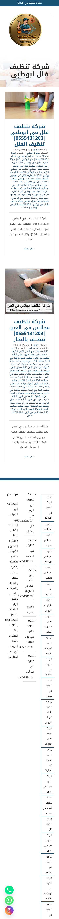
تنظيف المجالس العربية (48, 540)
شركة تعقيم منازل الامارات (48, 736)
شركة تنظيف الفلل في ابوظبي (25, 188)
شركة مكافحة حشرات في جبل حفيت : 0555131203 (29, 634)
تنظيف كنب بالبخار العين (38, 371)
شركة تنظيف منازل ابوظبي (36, 201)
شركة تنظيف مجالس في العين (29, 411)
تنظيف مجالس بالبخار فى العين (29, 378)
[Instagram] (9, 910)
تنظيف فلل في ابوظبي (38, 172)
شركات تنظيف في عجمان (49, 688)
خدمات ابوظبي (33, 153)
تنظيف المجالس (48, 526)
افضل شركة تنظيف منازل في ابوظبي (29, 161)
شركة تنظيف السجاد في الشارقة (48, 760)
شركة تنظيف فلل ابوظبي (36, 191)
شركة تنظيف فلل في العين (48, 843)
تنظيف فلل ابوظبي (19, 169)
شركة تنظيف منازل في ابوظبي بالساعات (23, 206)
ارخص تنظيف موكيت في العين (30, 349)
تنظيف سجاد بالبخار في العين (24, 364)
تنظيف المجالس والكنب (48, 572)
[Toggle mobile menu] (52, 15)
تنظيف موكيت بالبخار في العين (29, 388)
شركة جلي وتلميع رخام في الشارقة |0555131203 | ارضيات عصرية (29, 591)
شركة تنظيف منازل (21, 414)
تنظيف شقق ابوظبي (39, 169)
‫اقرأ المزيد (29, 248)
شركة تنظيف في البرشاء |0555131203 (29, 666)
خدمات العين (33, 348)
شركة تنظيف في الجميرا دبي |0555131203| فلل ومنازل (29, 513)
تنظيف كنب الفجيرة (48, 589)
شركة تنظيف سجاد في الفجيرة (47, 805)
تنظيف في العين (19, 367)
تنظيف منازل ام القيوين (48, 605)
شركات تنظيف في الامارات (48, 667)
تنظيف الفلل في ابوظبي (23, 166)
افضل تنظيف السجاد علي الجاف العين (29, 353)
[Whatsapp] (9, 900)
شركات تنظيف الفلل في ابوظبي (33, 179)
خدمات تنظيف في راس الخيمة (48, 645)
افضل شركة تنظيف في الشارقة (48, 507)
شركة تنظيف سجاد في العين (30, 398)
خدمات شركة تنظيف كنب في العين (26, 393)
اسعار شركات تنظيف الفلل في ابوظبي (29, 154)
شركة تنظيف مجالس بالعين (29, 409)
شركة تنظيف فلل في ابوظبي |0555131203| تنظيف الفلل (29, 105)
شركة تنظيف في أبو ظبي (29, 403)
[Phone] (9, 890)
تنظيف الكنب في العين (33, 361)
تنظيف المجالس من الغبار (48, 556)
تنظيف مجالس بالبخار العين (30, 377)
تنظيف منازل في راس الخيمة (48, 624)
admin (36, 150)
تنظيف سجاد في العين (38, 367)
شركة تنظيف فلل (49, 824)
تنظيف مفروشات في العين (30, 387)
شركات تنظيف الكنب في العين (33, 396)
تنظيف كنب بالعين (34, 374)
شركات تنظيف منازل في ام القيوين (48, 712)
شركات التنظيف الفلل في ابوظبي (25, 175)
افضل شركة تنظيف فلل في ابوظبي (30, 157)
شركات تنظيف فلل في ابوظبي (29, 180)
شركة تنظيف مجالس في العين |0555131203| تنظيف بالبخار (29, 291)
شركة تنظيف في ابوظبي (24, 198)
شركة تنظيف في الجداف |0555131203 (29, 551)
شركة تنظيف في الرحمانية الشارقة (48, 888)
